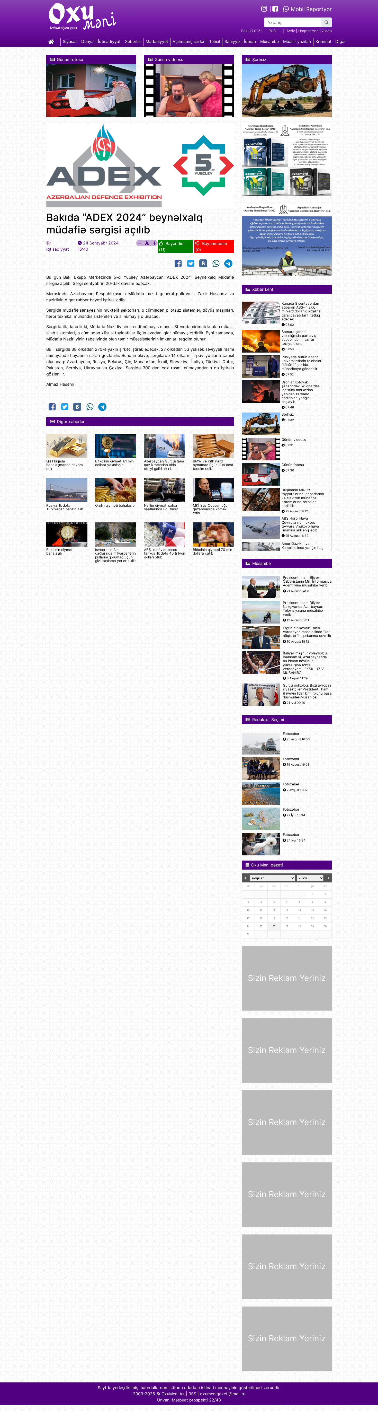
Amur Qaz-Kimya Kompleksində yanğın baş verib (302, 547)
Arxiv (290, 31)
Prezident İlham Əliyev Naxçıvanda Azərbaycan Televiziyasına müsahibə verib (303, 609)
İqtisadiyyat (109, 41)
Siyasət (70, 41)
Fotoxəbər (291, 734)
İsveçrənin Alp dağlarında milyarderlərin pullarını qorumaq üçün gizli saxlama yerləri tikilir (115, 555)
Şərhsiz (288, 414)
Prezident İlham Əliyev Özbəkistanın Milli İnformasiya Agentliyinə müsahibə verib (307, 581)
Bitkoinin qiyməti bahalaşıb (59, 551)
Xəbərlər (133, 41)
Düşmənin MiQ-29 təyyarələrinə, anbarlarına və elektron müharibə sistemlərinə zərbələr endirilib (303, 498)
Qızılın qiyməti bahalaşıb (114, 505)
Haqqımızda (308, 31)
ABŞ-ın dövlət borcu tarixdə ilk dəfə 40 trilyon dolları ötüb (164, 553)
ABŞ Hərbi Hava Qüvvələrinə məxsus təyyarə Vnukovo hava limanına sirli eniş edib (300, 524)
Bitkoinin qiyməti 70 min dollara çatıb (212, 551)
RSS (192, 1393)
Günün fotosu (293, 465)
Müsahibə (269, 41)
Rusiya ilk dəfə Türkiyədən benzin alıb (64, 507)
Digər (340, 41)
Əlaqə (327, 31)
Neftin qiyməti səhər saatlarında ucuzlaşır (161, 507)
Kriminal (323, 41)
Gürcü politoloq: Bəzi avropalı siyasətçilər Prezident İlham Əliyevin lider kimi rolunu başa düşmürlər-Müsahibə (307, 691)
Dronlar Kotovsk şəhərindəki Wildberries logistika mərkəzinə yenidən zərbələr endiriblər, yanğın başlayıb (301, 392)
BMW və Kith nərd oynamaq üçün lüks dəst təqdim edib (213, 465)
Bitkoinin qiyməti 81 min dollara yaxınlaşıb (114, 463)
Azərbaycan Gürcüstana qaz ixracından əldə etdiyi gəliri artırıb (164, 465)
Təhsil (214, 41)
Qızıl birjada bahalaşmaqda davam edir (64, 465)
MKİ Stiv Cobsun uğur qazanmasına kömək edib (211, 509)
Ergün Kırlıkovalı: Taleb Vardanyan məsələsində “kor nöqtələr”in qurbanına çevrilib (307, 632)
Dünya (87, 41)
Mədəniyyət (157, 41)
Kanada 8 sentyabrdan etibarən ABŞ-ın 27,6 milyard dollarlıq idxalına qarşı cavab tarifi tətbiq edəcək (301, 311)
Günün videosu (294, 440)
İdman (250, 41)
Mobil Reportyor (310, 9)
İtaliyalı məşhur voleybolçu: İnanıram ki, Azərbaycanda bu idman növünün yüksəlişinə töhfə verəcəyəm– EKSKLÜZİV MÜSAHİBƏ (305, 663)
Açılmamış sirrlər (189, 41)
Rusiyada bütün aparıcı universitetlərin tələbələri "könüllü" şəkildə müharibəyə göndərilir (302, 363)
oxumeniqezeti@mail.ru (222, 1393)
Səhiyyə (232, 41)
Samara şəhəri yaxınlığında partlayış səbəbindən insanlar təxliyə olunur (299, 338)
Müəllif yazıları (297, 41)
